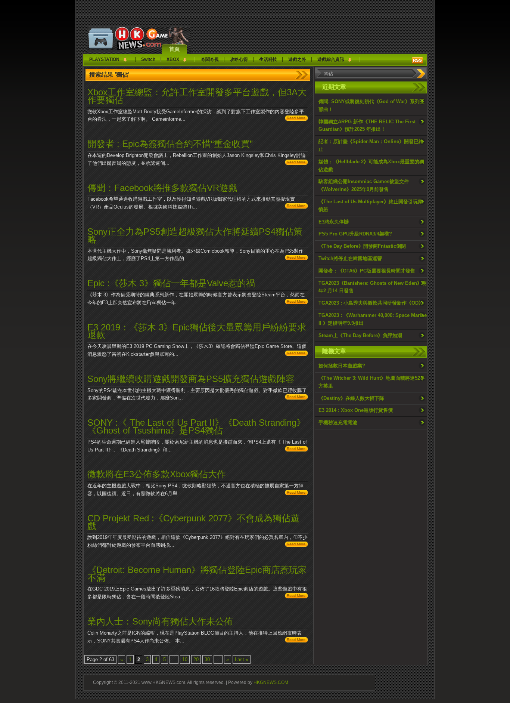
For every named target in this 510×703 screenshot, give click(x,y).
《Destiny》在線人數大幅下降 (351, 398)
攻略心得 (239, 59)
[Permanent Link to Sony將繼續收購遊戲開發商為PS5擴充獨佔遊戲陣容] (296, 398)
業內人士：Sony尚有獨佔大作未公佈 (160, 621)
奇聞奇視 (210, 59)
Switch (148, 59)
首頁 (174, 49)
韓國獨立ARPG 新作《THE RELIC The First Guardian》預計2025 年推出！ (367, 125)
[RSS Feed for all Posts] (417, 60)
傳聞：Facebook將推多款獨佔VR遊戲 (162, 188)
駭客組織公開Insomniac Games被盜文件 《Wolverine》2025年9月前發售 (363, 185)
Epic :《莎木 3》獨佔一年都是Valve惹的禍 (171, 283)
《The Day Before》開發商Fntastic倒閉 (362, 246)
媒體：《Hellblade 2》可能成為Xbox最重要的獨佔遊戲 (371, 165)
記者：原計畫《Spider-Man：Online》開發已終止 (370, 145)
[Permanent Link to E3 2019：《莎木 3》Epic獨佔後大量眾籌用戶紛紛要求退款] (296, 354)
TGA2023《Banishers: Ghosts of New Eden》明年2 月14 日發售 (372, 287)
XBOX (173, 59)
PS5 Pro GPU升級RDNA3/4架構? (355, 234)
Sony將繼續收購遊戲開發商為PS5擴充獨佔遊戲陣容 (191, 379)
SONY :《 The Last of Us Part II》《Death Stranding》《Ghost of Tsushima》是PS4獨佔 (196, 426)
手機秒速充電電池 (337, 422)
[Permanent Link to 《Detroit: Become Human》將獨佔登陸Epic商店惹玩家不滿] (296, 596)
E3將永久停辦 (333, 222)
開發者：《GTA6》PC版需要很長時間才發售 (366, 271)
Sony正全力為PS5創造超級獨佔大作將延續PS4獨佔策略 (194, 235)
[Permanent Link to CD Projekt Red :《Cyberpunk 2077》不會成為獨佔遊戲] (296, 545)
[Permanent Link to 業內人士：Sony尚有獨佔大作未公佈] (296, 641)
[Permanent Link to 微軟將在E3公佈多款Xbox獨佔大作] (296, 493)
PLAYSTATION (104, 59)
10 (184, 659)
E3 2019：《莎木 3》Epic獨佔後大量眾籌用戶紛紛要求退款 (196, 331)
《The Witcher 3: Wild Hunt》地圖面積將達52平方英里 (371, 382)
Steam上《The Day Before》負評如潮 (360, 335)
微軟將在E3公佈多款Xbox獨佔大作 (156, 474)
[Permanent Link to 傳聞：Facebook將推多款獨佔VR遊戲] (296, 207)
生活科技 (268, 59)
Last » (241, 659)
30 (207, 659)
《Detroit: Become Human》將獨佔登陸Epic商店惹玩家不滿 (197, 574)
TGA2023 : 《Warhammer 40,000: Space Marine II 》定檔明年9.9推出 (372, 319)
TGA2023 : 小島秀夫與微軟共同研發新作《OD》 (370, 303)
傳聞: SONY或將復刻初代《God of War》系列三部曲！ (371, 105)
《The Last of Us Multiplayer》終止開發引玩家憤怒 (370, 205)
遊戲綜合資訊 (330, 59)
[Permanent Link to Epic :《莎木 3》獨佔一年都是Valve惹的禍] (296, 302)
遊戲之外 (297, 59)
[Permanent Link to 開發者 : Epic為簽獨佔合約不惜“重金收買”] (296, 163)
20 (196, 659)
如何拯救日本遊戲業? (341, 366)
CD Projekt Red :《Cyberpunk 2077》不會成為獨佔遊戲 (193, 522)
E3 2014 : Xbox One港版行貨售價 (355, 410)
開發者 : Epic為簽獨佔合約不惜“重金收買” (170, 144)
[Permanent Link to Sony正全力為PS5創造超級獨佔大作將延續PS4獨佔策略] (296, 258)
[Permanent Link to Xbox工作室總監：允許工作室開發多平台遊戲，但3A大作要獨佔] (296, 119)
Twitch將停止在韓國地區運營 (350, 258)
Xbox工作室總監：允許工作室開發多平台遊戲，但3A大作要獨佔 (197, 96)
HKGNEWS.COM (271, 682)
